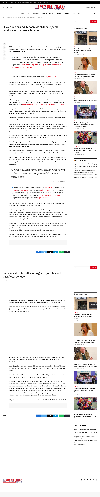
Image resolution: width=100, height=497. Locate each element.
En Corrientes (80, 160)
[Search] (95, 13)
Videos (22, 13)
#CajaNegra (44, 65)
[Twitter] (4, 47)
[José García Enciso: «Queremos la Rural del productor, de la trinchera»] (85, 87)
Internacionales (75, 13)
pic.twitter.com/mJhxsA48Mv (22, 67)
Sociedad (44, 13)
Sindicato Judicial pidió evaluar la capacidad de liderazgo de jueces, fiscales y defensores (84, 124)
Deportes (66, 13)
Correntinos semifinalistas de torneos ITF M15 (85, 174)
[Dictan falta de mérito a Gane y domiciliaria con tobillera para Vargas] (85, 38)
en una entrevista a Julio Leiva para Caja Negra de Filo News (43, 104)
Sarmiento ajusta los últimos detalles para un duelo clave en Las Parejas (85, 150)
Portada (4, 17)
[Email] (4, 51)
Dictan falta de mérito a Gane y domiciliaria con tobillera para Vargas (83, 50)
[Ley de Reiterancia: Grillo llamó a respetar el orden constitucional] (85, 63)
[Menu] (97, 13)
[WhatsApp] (4, 58)
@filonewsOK (56, 65)
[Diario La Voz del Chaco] (50, 7)
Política (28, 13)
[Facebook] (4, 44)
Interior (51, 13)
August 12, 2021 (51, 77)
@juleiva (35, 65)
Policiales (58, 13)
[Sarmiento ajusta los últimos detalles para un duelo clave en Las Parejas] (85, 137)
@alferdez (25, 65)
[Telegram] (4, 54)
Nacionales (36, 13)
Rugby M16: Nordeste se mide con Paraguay (85, 164)
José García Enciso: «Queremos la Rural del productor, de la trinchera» (85, 99)
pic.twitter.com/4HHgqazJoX (52, 195)
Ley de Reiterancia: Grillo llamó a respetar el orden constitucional (31, 2)
